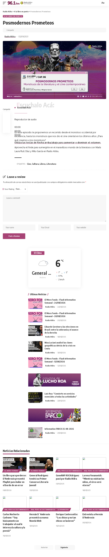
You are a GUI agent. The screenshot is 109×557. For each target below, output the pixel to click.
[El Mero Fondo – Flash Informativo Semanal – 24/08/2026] (35, 303)
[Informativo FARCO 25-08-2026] (35, 432)
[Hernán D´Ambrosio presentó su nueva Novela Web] (41, 503)
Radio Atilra (10, 36)
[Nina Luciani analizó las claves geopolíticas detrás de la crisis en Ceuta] (35, 346)
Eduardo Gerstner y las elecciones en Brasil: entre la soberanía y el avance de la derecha (61, 330)
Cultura (35, 164)
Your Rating (9, 189)
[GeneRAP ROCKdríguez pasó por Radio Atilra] (68, 464)
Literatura (51, 164)
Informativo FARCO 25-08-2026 (59, 429)
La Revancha (63, 509)
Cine (29, 164)
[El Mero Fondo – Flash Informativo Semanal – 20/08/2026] (35, 317)
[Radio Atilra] (20, 3)
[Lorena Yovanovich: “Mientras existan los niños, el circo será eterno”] (94, 464)
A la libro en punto (13, 16)
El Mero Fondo (11, 471)
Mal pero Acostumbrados (70, 471)
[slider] (57, 142)
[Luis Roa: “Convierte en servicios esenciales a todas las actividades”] (35, 397)
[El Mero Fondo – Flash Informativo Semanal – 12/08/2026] (35, 362)
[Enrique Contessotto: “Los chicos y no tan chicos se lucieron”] (68, 503)
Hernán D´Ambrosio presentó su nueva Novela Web (39, 517)
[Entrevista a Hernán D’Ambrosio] (94, 503)
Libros (43, 164)
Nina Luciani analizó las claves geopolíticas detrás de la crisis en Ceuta (60, 345)
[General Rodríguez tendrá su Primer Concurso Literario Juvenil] (41, 464)
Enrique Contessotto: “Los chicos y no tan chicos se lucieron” (67, 517)
